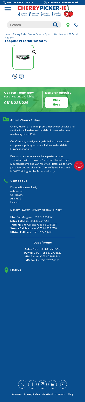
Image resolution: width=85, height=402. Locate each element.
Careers (16, 394)
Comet (39, 34)
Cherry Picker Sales (23, 34)
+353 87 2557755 (49, 260)
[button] (34, 52)
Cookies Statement (53, 394)
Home (8, 34)
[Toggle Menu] (8, 9)
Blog (70, 394)
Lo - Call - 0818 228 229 (20, 2)
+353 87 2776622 (42, 232)
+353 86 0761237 (47, 224)
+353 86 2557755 (39, 221)
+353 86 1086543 (50, 256)
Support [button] (79, 166)
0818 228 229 (76, 25)
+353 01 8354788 (47, 228)
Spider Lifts (51, 34)
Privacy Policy (32, 394)
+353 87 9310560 (43, 217)
